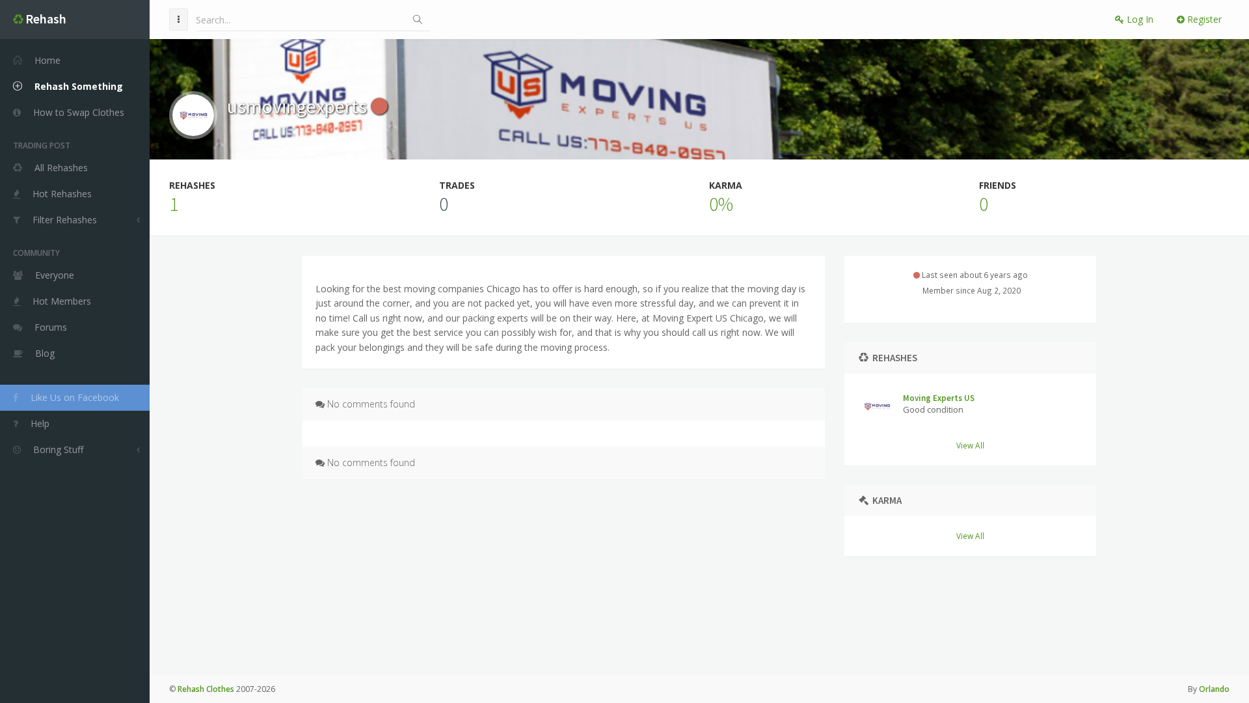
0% (721, 203)
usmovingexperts (299, 106)
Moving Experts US (938, 398)
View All (970, 445)
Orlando (1214, 689)
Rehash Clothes (206, 689)
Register (1203, 19)
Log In (1138, 19)
